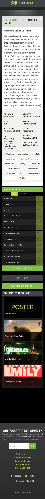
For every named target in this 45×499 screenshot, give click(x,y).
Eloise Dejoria (34, 164)
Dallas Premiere (10, 239)
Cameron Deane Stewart (30, 159)
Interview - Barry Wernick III (14, 262)
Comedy (22, 164)
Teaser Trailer (9, 222)
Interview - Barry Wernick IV (14, 233)
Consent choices (22, 461)
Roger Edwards (34, 173)
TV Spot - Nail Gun (10, 227)
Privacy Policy (22, 464)
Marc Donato (10, 173)
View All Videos (22, 268)
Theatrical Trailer (10, 198)
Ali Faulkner (9, 154)
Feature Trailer (9, 204)
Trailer (6, 210)
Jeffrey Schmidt (13, 168)
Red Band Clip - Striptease (14, 216)
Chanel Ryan (10, 164)
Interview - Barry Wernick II (14, 251)
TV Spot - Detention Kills (13, 245)
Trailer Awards (22, 454)
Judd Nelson (33, 168)
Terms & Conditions (23, 468)
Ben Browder (11, 159)
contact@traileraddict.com (29, 437)
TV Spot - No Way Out (12, 256)
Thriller (22, 178)
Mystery (21, 173)
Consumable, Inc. (25, 492)
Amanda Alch (23, 154)
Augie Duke (36, 154)
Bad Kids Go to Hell (15, 20)
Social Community (22, 457)
